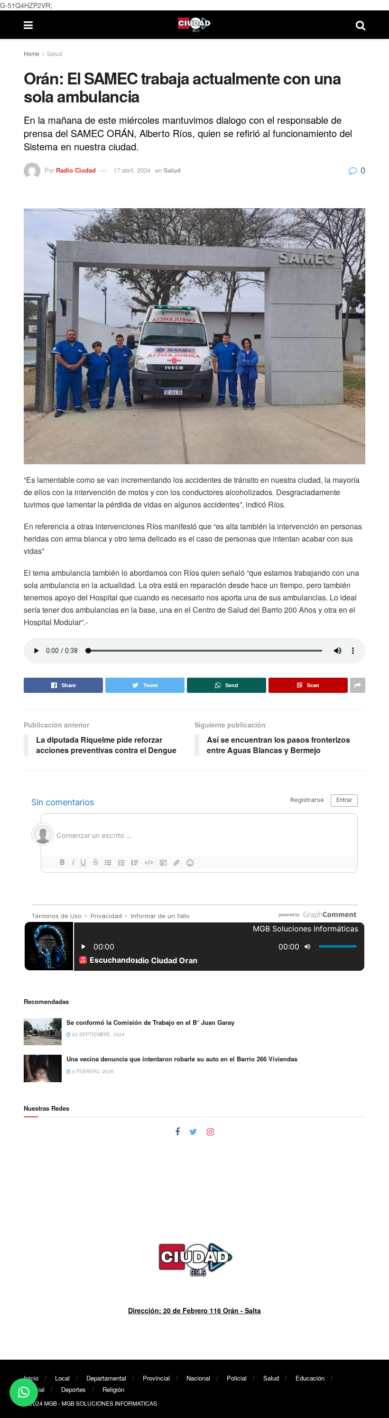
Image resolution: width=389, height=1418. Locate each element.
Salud (54, 53)
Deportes (73, 1389)
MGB (50, 1403)
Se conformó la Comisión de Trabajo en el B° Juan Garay (150, 1022)
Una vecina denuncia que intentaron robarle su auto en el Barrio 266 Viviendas (181, 1058)
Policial (237, 1377)
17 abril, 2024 (131, 170)
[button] (23, 1392)
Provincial (156, 1377)
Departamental (106, 1377)
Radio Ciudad (76, 170)
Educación (310, 1377)
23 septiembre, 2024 (98, 1034)
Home (31, 53)
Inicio (31, 1377)
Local (62, 1377)
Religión (113, 1389)
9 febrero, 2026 (92, 1071)
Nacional (198, 1377)
